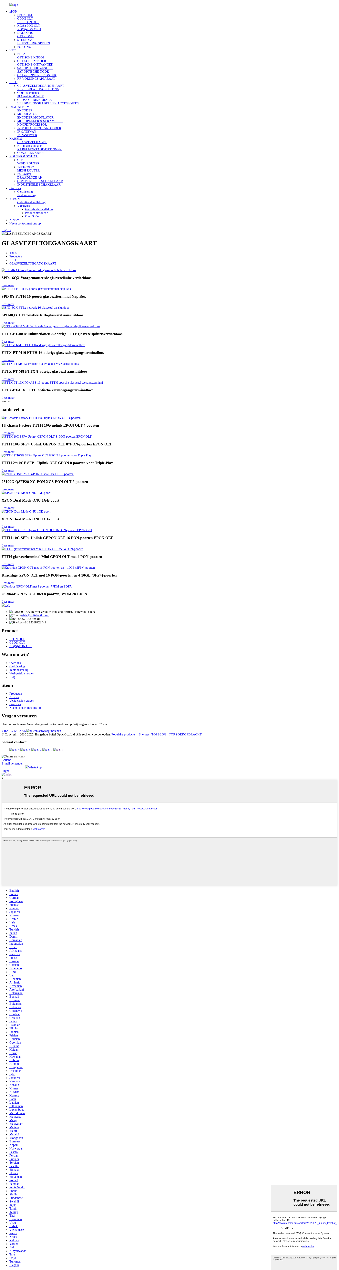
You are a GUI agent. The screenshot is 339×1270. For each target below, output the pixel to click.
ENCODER (25, 110)
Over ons (15, 188)
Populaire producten (123, 734)
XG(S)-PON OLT (28, 25)
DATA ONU (25, 32)
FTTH (13, 82)
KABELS (15, 138)
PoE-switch (24, 174)
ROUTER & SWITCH (23, 156)
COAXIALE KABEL (31, 152)
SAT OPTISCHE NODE (33, 71)
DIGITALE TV (19, 107)
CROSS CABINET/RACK (34, 99)
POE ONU (24, 46)
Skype (5, 771)
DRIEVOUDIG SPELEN (33, 43)
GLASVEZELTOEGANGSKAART (40, 85)
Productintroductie (36, 212)
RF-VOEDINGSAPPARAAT (36, 78)
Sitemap (144, 734)
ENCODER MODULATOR (35, 117)
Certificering (25, 191)
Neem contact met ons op (25, 223)
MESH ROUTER (28, 170)
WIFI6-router (25, 167)
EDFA (21, 54)
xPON (13, 11)
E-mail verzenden (12, 763)
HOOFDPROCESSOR (32, 124)
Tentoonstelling (26, 195)
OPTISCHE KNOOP (31, 57)
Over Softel (32, 216)
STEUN (14, 198)
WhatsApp (35, 767)
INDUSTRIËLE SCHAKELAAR (39, 184)
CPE (20, 159)
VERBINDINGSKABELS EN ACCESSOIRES (48, 103)
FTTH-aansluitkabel (29, 145)
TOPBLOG (158, 734)
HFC (12, 50)
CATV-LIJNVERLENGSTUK (36, 75)
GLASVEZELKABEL (32, 142)
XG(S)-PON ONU (29, 29)
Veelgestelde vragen (21, 673)
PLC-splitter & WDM (30, 96)
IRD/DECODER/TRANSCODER (39, 128)
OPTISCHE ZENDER (31, 61)
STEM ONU (25, 39)
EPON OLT (25, 15)
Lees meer (8, 285)
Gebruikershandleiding (31, 202)
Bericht (6, 760)
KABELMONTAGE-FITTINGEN (39, 149)
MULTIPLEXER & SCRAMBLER (40, 121)
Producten (15, 256)
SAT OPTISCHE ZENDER (35, 68)
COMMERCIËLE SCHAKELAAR (40, 181)
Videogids (23, 205)
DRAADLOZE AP (29, 177)
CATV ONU (25, 36)
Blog (12, 677)
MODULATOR (27, 114)
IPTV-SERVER (27, 135)
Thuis (12, 253)
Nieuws (14, 220)
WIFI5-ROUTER (28, 163)
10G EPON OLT (28, 22)
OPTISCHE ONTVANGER (35, 64)
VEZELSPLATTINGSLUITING (38, 89)
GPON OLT (25, 18)
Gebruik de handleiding (39, 209)
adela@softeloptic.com (35, 615)
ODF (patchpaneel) (29, 92)
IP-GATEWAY (26, 131)
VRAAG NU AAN (14, 731)
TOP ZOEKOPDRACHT (185, 734)
